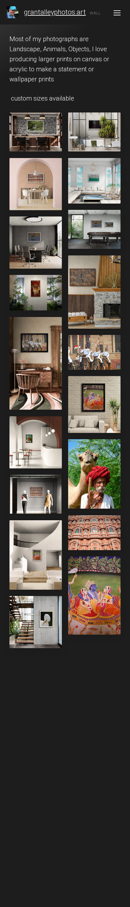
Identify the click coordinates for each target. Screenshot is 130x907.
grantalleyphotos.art (55, 12)
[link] (12, 12)
